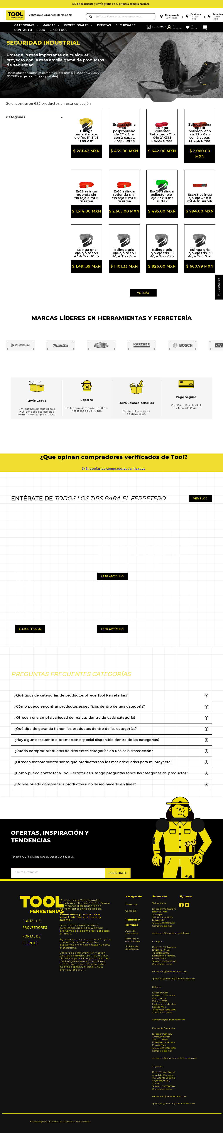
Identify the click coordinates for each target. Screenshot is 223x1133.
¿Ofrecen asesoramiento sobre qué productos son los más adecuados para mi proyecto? (93, 762)
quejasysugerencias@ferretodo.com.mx (164, 978)
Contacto (130, 910)
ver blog (200, 498)
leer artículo (30, 629)
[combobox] (120, 16)
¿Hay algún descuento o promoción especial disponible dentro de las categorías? (87, 740)
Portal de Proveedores (34, 924)
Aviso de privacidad (131, 932)
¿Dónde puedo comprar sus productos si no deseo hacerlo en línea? (75, 784)
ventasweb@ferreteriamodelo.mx (164, 933)
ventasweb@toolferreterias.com (164, 971)
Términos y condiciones (132, 940)
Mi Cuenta (177, 26)
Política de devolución (132, 947)
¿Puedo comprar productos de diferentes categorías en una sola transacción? (83, 751)
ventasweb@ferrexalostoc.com (164, 1019)
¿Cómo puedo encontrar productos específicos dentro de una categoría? (79, 706)
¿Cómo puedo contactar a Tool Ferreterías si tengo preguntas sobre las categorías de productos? (101, 773)
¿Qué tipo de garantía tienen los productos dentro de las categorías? (75, 729)
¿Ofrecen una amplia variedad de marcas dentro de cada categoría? (74, 717)
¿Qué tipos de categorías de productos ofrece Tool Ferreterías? (71, 695)
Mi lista (194, 26)
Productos (131, 904)
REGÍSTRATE (118, 873)
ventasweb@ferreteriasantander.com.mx (164, 1058)
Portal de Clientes (31, 939)
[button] (26, 25)
